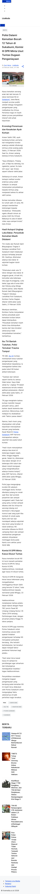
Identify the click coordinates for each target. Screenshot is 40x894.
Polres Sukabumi (9, 711)
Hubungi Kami (11, 11)
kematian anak (17, 707)
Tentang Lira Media (13, 6)
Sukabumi (6, 99)
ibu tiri (11, 356)
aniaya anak (13, 702)
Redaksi (9, 8)
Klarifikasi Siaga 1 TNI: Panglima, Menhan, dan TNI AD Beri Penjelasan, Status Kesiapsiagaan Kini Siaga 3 (17, 790)
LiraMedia (6, 18)
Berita (5, 30)
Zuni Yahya (7, 65)
